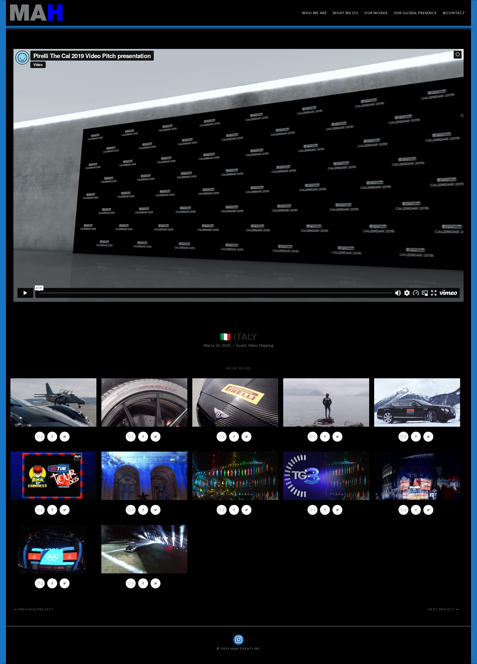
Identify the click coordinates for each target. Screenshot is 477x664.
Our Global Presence (415, 13)
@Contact (454, 13)
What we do (345, 13)
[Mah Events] (36, 12)
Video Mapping (261, 345)
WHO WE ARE (314, 13)
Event (241, 345)
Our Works (375, 13)
